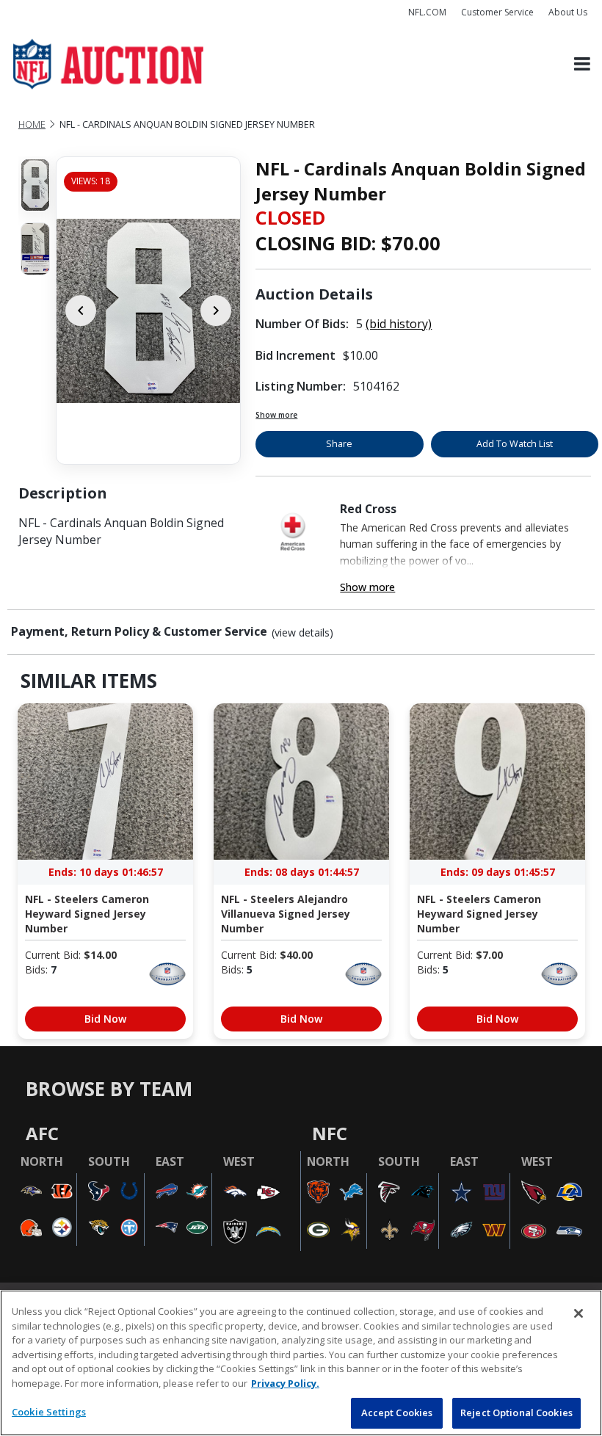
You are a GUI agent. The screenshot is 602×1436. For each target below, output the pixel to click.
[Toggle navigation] (582, 64)
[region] (301, 1363)
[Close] (578, 1313)
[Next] (215, 310)
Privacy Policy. (285, 1383)
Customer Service (497, 12)
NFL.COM (427, 12)
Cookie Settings (49, 1411)
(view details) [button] (302, 632)
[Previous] (80, 310)
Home (32, 124)
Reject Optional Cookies (516, 1412)
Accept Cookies (397, 1412)
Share (339, 444)
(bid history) (399, 324)
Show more (276, 415)
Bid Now (105, 1019)
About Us (567, 12)
